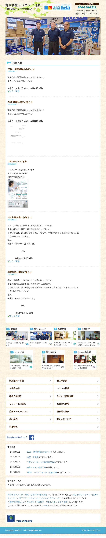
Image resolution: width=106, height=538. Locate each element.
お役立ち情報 (63, 404)
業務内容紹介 (15, 396)
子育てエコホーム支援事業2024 (40, 462)
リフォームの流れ (17, 404)
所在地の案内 (63, 411)
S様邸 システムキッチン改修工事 (42, 472)
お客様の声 (14, 388)
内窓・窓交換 (32, 457)
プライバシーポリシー (90, 530)
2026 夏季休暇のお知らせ (38, 452)
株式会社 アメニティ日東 (22, 6)
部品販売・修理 (16, 380)
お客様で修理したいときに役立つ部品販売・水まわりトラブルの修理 (37, 502)
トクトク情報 (63, 388)
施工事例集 (62, 380)
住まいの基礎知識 (65, 396)
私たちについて (64, 419)
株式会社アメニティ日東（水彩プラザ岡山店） (28, 495)
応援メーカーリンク (18, 411)
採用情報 (13, 427)
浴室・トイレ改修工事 (36, 467)
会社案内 (13, 419)
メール (45, 505)
